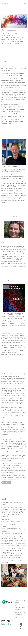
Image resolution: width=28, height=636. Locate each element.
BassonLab (5, 3)
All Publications (6, 482)
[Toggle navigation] (25, 3)
